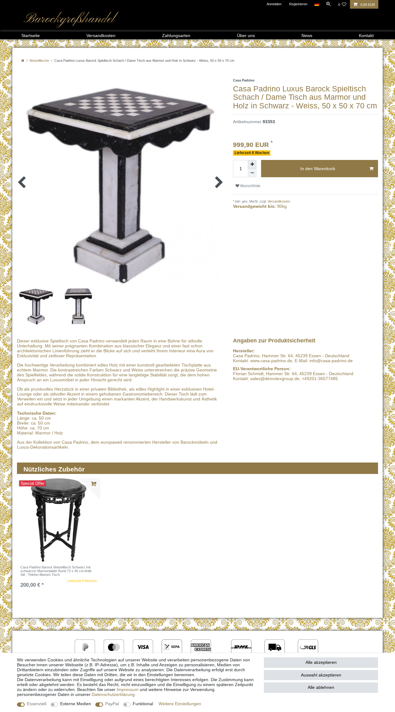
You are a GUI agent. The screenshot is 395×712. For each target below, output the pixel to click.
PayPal (112, 703)
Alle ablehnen (321, 687)
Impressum (128, 689)
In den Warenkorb (317, 168)
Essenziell (36, 703)
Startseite (30, 35)
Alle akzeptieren (321, 662)
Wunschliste (249, 186)
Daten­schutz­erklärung (113, 694)
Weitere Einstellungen (180, 703)
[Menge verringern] (252, 173)
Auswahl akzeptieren (321, 674)
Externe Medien (75, 703)
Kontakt (366, 35)
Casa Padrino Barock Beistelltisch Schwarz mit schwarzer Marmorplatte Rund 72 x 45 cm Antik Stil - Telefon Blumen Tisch (56, 571)
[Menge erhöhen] (252, 164)
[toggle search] (328, 4)
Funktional (143, 703)
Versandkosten (100, 35)
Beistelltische (39, 60)
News (306, 35)
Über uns (246, 35)
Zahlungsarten (176, 35)
